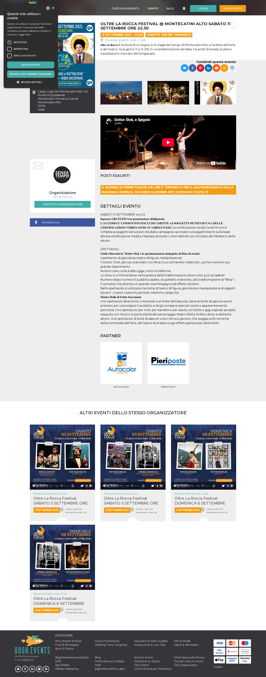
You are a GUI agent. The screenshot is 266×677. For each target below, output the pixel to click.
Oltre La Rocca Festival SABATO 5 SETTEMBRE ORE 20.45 (60, 501)
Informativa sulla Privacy (189, 657)
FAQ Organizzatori (185, 665)
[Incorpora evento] (224, 68)
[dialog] (31, 46)
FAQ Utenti (141, 665)
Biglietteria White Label (110, 668)
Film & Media (182, 641)
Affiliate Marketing (67, 668)
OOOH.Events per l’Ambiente (153, 668)
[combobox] (48, 8)
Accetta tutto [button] (31, 64)
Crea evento (232, 8)
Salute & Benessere (186, 644)
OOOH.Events (31, 656)
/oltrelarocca (50, 222)
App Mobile (62, 665)
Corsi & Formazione (107, 641)
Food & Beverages (67, 644)
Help (98, 665)
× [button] (53, 8)
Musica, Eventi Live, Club (124, 40)
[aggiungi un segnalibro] (234, 25)
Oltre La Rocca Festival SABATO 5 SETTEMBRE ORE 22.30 (131, 501)
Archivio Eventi (143, 657)
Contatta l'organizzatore (63, 204)
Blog (170, 8)
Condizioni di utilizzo (147, 661)
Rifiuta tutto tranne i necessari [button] (31, 74)
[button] (30, 82)
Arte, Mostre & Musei (68, 641)
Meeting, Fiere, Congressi (111, 644)
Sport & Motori (64, 648)
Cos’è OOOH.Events (125, 8)
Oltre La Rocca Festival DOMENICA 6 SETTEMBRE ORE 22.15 (58, 601)
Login (203, 8)
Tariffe (152, 8)
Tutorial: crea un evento (189, 661)
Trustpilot (218, 667)
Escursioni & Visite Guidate (151, 641)
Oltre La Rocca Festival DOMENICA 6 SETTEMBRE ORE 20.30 (200, 501)
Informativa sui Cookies (109, 661)
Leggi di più (24, 34)
